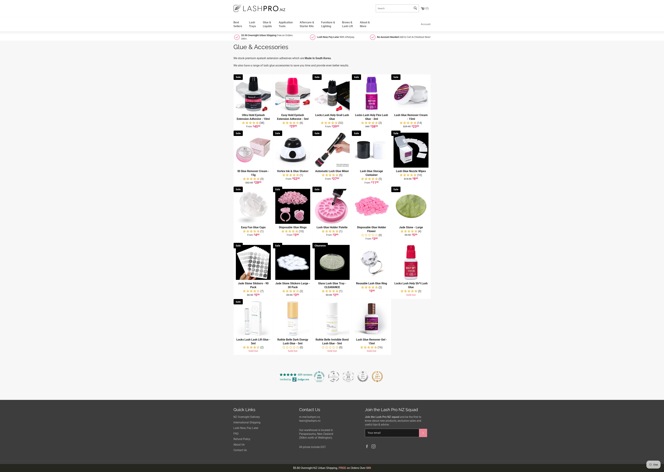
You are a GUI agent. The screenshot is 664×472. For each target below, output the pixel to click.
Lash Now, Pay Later (245, 428)
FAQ (235, 433)
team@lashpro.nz (310, 420)
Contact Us (240, 450)
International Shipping (246, 422)
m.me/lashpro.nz (309, 417)
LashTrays (252, 24)
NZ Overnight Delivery (246, 417)
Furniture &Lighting (328, 24)
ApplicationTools (286, 24)
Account (426, 24)
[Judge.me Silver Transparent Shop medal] (333, 376)
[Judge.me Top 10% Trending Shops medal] (377, 376)
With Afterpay (335, 37)
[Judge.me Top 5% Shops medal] (362, 376)
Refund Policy (241, 439)
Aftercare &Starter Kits (307, 24)
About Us (239, 444)
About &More (365, 24)
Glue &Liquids (267, 24)
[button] (250, 123)
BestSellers (237, 24)
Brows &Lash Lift (347, 24)
